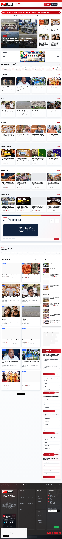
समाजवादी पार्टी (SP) (48, 465)
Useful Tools (22, 497)
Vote (49, 374)
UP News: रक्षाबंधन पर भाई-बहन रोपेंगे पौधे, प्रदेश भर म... (30, 362)
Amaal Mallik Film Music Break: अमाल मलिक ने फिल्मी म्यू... (10, 340)
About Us (51, 0)
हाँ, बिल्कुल (46, 380)
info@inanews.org (52, 499)
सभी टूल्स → (58, 64)
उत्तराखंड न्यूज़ (36, 253)
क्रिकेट (12, 253)
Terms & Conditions (41, 513)
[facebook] (48, 533)
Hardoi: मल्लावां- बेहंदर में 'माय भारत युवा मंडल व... (54, 310)
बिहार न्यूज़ (20, 253)
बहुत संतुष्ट (46, 399)
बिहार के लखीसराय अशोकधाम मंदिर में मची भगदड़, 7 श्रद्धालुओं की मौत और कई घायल (53, 183)
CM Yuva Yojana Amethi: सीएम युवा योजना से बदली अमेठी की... (10, 384)
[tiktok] (60, 533)
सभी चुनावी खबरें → (57, 239)
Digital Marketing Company (31, 507)
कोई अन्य (46, 430)
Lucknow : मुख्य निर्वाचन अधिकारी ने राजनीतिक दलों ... (55, 321)
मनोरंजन (32, 15)
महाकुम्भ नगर (53, 253)
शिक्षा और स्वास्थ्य (47, 448)
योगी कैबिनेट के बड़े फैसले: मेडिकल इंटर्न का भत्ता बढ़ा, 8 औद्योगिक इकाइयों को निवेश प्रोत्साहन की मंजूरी (54, 207)
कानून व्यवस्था (47, 445)
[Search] (59, 4)
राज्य (7, 15)
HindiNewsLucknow (47, 345)
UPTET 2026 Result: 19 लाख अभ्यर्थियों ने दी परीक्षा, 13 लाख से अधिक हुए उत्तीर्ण (22, 207)
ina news (57, 332)
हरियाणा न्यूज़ (42, 253)
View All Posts (37, 259)
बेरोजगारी (46, 439)
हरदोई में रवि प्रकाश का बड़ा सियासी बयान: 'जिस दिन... (54, 304)
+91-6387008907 (52, 496)
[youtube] (57, 533)
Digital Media (30, 499)
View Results (57, 374)
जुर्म (43, 15)
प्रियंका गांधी (47, 427)
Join (58, 510)
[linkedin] (55, 533)
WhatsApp (56, 527)
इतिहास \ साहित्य (16, 15)
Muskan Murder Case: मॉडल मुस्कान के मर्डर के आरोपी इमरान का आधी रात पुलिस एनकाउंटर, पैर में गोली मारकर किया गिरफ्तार (33, 12)
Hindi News (45, 343)
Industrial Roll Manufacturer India (22, 507)
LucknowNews (49, 334)
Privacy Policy (40, 515)
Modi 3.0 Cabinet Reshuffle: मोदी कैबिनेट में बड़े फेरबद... (10, 297)
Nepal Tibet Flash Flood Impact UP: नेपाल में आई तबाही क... (30, 319)
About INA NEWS (23, 493)
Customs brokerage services (22, 510)
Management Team (22, 495)
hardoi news (52, 332)
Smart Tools (48, 484)
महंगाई (46, 442)
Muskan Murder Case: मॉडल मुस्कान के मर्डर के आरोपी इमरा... (10, 319)
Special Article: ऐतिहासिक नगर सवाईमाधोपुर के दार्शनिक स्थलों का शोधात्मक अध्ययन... (53, 160)
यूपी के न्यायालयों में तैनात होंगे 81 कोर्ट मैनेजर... (54, 286)
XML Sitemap (40, 522)
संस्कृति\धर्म (22, 15)
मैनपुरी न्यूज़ (58, 253)
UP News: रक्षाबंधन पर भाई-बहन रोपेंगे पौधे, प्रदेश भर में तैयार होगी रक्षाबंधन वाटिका (37, 88)
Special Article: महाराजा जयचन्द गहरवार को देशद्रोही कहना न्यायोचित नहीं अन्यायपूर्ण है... (38, 160)
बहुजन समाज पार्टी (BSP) (48, 470)
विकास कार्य (47, 451)
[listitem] (6, 68)
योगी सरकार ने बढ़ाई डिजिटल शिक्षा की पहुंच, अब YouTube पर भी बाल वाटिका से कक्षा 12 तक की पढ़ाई (38, 207)
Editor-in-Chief (30, 493)
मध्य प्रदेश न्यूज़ (31, 253)
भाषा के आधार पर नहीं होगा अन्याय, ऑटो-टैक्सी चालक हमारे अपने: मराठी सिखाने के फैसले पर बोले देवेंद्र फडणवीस (38, 136)
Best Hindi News (23, 500)
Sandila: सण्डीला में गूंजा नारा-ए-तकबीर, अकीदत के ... (54, 275)
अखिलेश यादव (47, 421)
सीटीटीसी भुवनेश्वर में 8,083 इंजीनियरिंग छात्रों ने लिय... (10, 275)
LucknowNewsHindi (51, 343)
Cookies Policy (40, 518)
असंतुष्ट (46, 404)
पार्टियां (10, 239)
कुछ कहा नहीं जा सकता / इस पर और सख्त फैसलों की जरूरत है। (52, 371)
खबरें (3, 239)
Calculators (22, 499)
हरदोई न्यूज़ (8, 253)
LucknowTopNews (46, 336)
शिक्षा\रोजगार (27, 15)
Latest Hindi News (46, 332)
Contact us (51, 527)
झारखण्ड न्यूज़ (48, 253)
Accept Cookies (6, 535)
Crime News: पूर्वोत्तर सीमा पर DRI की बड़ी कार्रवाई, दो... (30, 275)
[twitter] (50, 533)
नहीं (45, 386)
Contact (60, 0)
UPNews (54, 334)
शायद (46, 383)
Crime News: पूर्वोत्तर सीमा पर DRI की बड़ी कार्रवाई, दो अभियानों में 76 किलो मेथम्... (43, 28)
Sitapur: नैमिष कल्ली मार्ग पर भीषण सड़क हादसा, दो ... (54, 264)
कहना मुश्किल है (47, 389)
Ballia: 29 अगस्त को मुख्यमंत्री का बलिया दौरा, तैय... (54, 281)
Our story (4, 511)
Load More (20, 394)
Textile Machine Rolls (30, 504)
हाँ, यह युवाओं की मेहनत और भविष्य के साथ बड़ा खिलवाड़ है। (51, 360)
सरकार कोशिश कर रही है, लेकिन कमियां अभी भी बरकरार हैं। (51, 367)
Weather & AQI (30, 497)
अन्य (46, 473)
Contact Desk (53, 484)
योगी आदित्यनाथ (47, 418)
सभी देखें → (58, 74)
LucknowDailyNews (53, 336)
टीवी (16, 253)
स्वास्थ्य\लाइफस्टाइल (38, 15)
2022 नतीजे (13, 239)
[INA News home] (7, 4)
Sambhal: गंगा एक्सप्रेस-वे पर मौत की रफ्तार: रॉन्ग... (54, 298)
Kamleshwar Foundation (30, 501)
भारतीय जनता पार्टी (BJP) (48, 462)
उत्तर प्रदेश (3, 15)
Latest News (59, 484)
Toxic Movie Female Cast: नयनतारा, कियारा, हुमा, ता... (54, 269)
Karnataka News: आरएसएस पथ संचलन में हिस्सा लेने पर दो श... (31, 297)
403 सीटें (7, 239)
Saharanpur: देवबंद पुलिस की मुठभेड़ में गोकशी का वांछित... (30, 340)
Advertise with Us (55, 0)
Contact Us (29, 509)
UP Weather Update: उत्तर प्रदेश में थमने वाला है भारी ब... (31, 384)
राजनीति (11, 15)
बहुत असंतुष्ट (47, 407)
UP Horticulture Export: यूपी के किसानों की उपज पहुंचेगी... (10, 362)
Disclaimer (39, 517)
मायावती (46, 424)
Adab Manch (22, 503)
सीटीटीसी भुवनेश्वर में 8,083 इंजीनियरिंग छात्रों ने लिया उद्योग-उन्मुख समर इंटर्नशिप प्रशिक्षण (17, 40)
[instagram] (52, 533)
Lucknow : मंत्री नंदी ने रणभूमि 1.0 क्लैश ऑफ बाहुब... (55, 315)
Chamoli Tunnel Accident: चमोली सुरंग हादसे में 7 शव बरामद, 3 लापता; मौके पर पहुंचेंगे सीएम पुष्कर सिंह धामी (27, 229)
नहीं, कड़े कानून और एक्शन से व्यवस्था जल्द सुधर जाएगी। (51, 364)
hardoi (45, 334)
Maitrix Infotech (33, 537)
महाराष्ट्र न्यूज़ (25, 253)
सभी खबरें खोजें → (58, 249)
